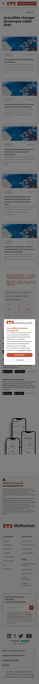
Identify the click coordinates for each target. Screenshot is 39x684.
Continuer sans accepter (18, 325)
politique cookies (25, 350)
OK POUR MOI (20, 355)
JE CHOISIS (19, 360)
